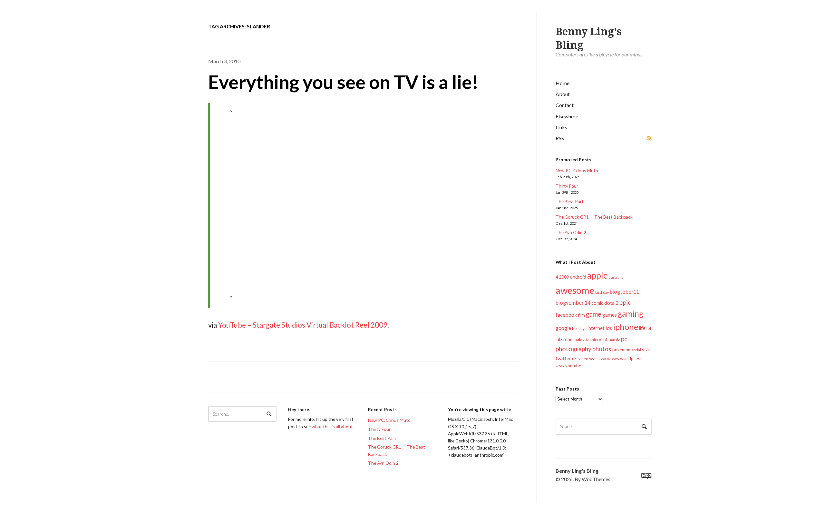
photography (573, 348)
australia (616, 277)
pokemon (621, 349)
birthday (602, 292)
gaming (630, 313)
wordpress (631, 358)
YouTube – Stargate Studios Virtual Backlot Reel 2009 (302, 325)
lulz (559, 339)
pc (624, 338)
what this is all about (332, 426)
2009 (564, 277)
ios (609, 328)
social (636, 350)
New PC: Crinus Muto (577, 170)
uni (575, 359)
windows (610, 358)
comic (597, 303)
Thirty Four (567, 186)
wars (594, 358)
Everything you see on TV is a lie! (343, 82)
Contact (565, 105)
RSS (560, 138)
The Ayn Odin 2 (571, 232)
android (578, 277)
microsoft (599, 339)
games (609, 315)
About (563, 94)
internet (596, 328)
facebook (566, 315)
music (615, 340)
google (563, 328)
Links (561, 127)
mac (567, 339)
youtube (573, 365)
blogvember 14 (573, 303)
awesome (575, 290)
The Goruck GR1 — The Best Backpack (594, 217)
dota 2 (611, 303)
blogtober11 (624, 292)
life (642, 328)
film (581, 315)
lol (648, 328)
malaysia (581, 339)
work (560, 365)
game (593, 314)
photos (601, 348)
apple (597, 275)
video (583, 358)
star (646, 349)
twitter (563, 358)
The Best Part (570, 201)
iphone (625, 327)
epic (625, 302)
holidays (579, 328)
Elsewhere (567, 116)
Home (562, 83)
